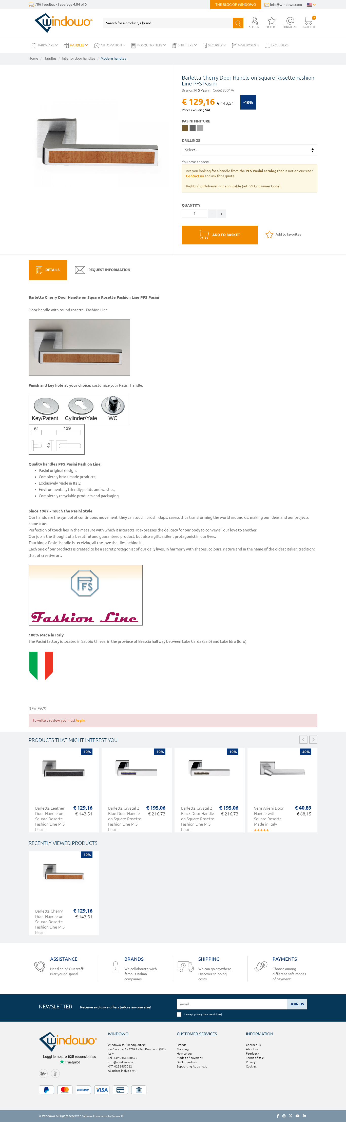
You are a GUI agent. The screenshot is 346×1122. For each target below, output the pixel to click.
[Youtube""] (298, 1116)
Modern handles (113, 58)
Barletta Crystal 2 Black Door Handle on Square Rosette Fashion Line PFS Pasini (197, 819)
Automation (112, 45)
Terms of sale (255, 1057)
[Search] (238, 23)
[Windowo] (61, 23)
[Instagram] (283, 1116)
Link (218, 1014)
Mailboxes (247, 45)
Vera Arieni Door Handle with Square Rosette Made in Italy (269, 816)
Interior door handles (78, 58)
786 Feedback (46, 4)
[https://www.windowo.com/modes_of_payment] (173, 1089)
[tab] (48, 270)
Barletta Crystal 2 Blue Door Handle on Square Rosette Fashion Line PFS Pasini (124, 819)
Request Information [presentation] (109, 270)
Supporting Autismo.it (192, 1066)
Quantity (191, 205)
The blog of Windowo (235, 5)
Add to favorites (288, 234)
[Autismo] (55, 1073)
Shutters (186, 45)
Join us (297, 1004)
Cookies (251, 1066)
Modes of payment (190, 1057)
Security (215, 45)
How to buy (185, 1053)
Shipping (183, 1049)
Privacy (251, 1062)
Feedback (252, 1053)
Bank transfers (187, 1062)
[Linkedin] (304, 1116)
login (80, 720)
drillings (191, 140)
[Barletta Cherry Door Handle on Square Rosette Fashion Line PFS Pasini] (99, 142)
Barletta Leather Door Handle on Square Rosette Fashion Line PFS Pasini (50, 819)
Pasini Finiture (196, 121)
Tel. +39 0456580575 (122, 1057)
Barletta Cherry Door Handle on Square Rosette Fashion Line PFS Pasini (50, 922)
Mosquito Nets (150, 45)
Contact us (253, 1044)
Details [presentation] (52, 270)
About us (252, 1049)
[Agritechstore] (43, 1073)
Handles (77, 45)
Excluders (280, 45)
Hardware (45, 45)
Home (33, 58)
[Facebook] (278, 1116)
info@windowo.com (286, 5)
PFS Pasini (201, 90)
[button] (255, 23)
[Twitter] (290, 1116)
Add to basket (226, 235)
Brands (181, 1044)
